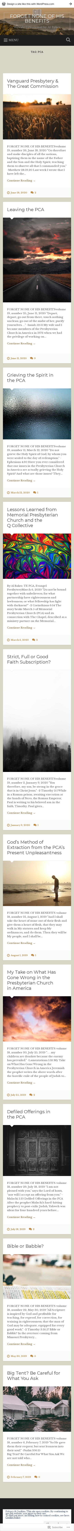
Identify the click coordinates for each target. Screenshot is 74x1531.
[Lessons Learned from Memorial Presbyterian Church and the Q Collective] (37, 556)
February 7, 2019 (21, 1477)
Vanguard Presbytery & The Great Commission (32, 83)
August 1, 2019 (19, 955)
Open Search (67, 40)
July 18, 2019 (18, 1229)
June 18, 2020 (19, 192)
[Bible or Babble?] (37, 1276)
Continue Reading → (21, 180)
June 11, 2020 (19, 358)
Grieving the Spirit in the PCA (30, 377)
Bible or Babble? (25, 1246)
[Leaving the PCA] (37, 260)
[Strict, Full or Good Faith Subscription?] (37, 721)
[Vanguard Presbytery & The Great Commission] (37, 116)
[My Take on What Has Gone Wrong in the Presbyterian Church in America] (37, 1019)
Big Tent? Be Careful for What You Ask (33, 1375)
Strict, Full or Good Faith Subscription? (29, 659)
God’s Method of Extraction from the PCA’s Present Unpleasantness (36, 847)
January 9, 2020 (20, 825)
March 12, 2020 (20, 492)
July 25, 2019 (18, 1095)
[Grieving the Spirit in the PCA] (37, 413)
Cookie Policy (13, 1517)
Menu (13, 40)
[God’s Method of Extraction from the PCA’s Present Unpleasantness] (37, 883)
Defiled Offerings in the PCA (28, 1114)
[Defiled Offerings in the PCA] (37, 1150)
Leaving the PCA (25, 209)
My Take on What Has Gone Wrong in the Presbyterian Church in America (31, 980)
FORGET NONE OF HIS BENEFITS (37, 18)
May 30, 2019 (19, 1356)
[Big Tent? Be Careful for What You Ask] (37, 1409)
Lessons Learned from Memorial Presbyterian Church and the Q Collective (32, 517)
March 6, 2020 (20, 640)
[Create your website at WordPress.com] (37, 4)
